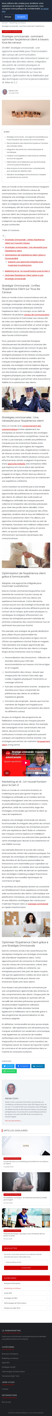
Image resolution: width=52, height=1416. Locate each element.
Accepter (21, 17)
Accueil (4, 23)
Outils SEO (5, 1363)
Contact (5, 1389)
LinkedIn (39, 1066)
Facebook (24, 1066)
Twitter (9, 1066)
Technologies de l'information (13, 1371)
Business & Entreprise (10, 1354)
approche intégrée (16, 463)
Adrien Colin (11, 1098)
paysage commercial (38, 903)
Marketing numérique (17, 23)
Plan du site (6, 1402)
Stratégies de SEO (8, 1367)
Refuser (8, 17)
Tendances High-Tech (10, 1376)
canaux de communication (36, 314)
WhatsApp (10, 1071)
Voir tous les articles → (13, 1121)
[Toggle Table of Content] (4, 236)
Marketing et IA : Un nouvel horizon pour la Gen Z (27, 271)
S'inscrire (26, 1268)
